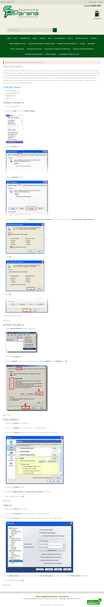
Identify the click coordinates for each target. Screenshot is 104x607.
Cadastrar (92, 2)
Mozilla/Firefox (11, 96)
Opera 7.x (9, 98)
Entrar (100, 2)
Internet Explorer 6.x (12, 93)
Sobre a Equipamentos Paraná (46, 597)
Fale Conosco (63, 597)
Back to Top (7, 320)
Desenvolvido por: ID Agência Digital (52, 605)
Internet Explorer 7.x (12, 91)
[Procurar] (55, 30)
